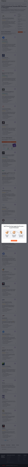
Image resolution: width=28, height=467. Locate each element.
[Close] (26, 225)
